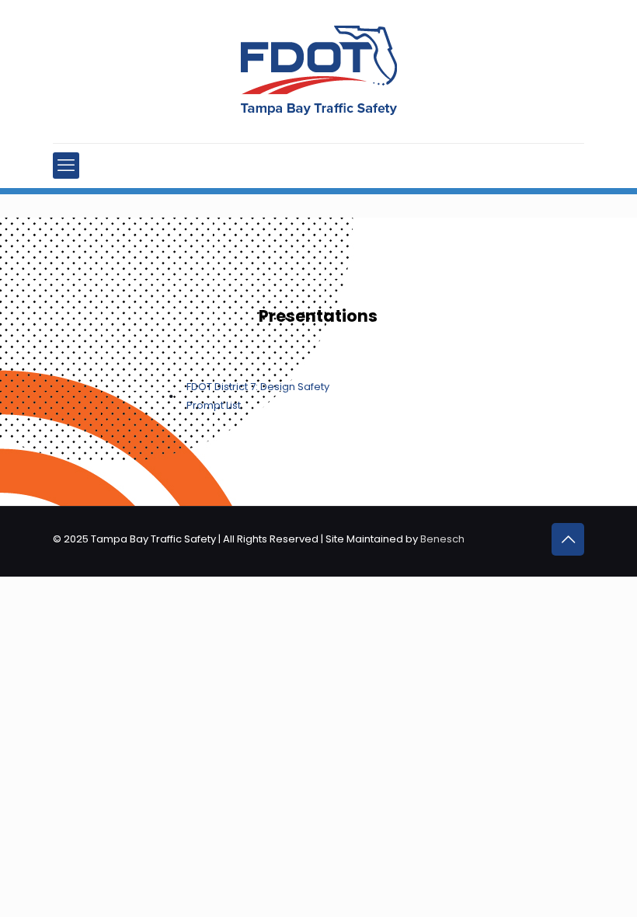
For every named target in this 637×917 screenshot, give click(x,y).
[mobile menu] (66, 165)
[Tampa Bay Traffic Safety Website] (319, 71)
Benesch (442, 539)
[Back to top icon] (568, 539)
